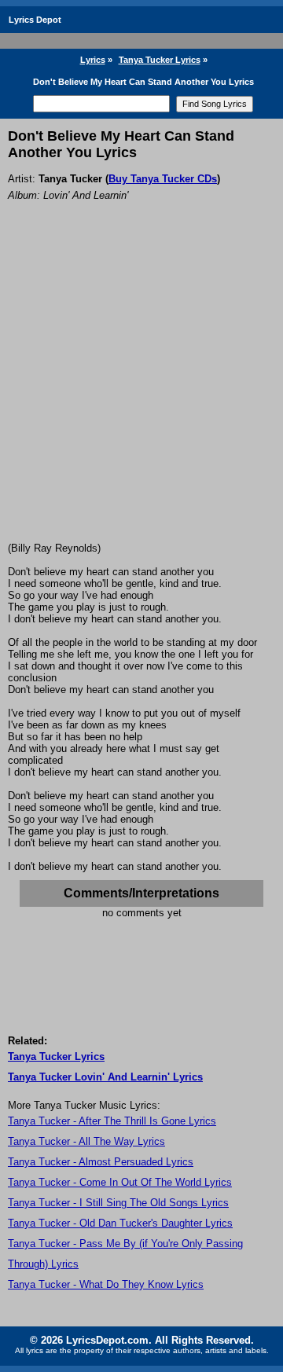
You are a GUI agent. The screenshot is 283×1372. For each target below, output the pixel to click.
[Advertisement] (141, 392)
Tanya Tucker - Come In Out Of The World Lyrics (120, 1182)
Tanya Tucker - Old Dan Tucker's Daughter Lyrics (120, 1223)
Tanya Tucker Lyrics (159, 59)
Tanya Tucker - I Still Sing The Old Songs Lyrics (118, 1203)
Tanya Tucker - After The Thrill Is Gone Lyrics (112, 1121)
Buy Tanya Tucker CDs (162, 179)
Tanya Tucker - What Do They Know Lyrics (106, 1284)
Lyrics (92, 59)
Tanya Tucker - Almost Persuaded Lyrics (100, 1162)
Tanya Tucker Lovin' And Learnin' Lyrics (105, 1077)
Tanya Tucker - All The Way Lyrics (86, 1141)
